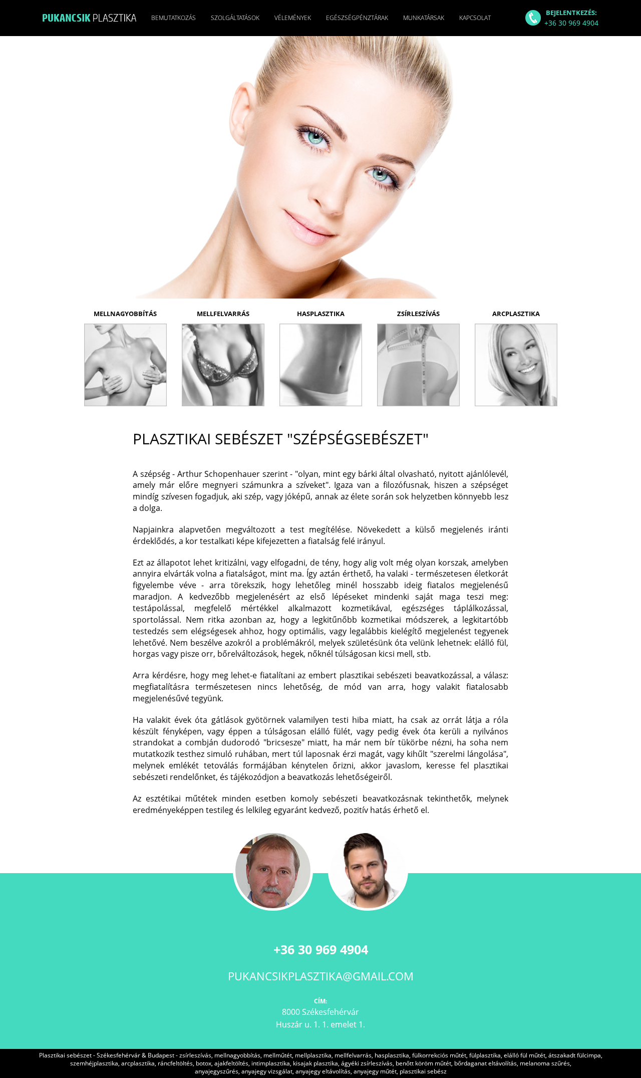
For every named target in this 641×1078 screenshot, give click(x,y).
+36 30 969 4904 (320, 949)
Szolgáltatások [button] (235, 18)
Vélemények (292, 18)
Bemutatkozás (173, 18)
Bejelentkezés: (571, 18)
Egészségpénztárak (357, 18)
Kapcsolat (475, 18)
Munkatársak (423, 18)
